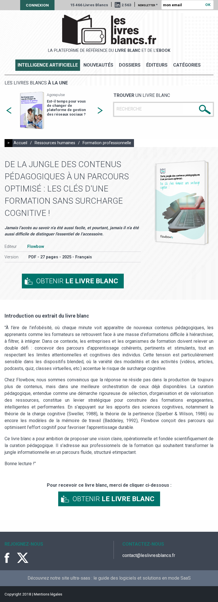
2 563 (126, 5)
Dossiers (130, 65)
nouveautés (98, 65)
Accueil (20, 143)
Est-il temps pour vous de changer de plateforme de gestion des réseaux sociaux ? (66, 107)
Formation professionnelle (107, 143)
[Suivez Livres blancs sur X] (22, 557)
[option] (54, 110)
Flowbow (35, 246)
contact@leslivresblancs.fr (148, 555)
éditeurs (156, 65)
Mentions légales (48, 594)
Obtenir (77, 281)
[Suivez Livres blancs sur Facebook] (10, 557)
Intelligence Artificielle (48, 65)
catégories (187, 65)
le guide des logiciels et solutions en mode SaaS (142, 578)
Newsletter (148, 5)
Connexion (37, 5)
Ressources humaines (55, 143)
